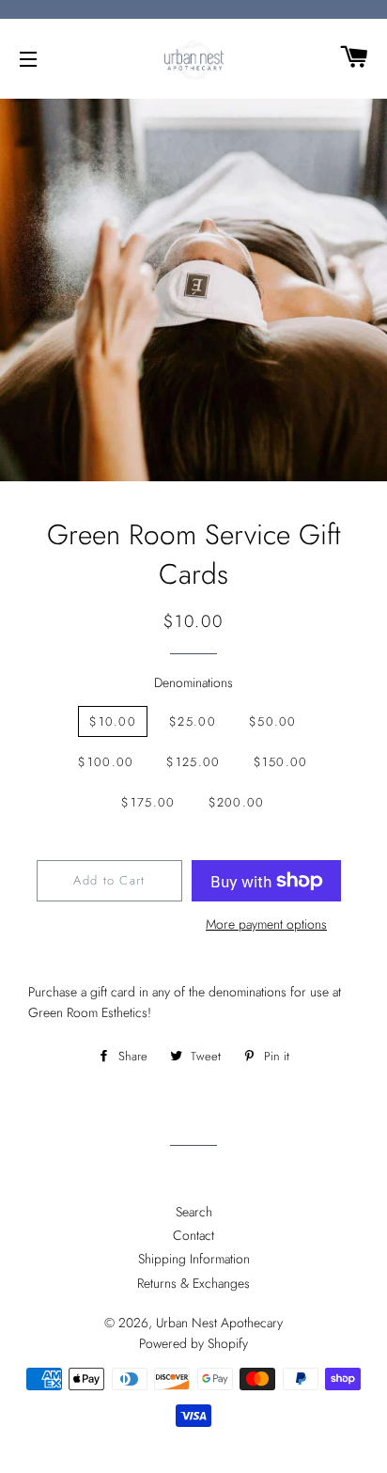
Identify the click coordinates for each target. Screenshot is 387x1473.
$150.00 (281, 762)
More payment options (266, 924)
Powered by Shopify (193, 1343)
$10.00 (112, 721)
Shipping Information (194, 1258)
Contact (193, 1235)
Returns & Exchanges (193, 1283)
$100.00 (105, 762)
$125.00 (193, 762)
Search (194, 1211)
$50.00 (273, 721)
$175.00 (148, 802)
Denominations (193, 682)
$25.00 (192, 721)
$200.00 (237, 802)
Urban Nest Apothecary (219, 1322)
